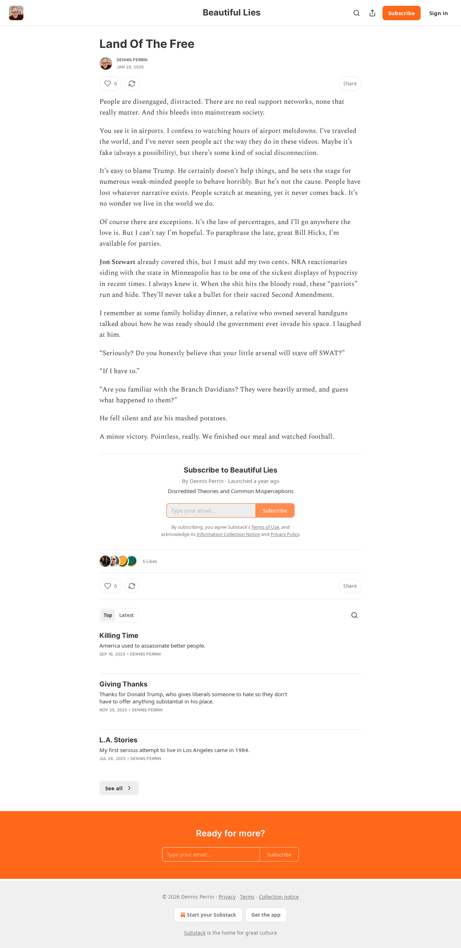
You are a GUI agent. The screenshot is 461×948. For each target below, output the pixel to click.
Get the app (266, 914)
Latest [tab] (126, 615)
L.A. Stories (118, 740)
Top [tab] (108, 615)
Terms (247, 896)
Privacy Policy (284, 534)
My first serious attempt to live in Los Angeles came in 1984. (174, 750)
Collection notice (279, 896)
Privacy (227, 896)
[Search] (356, 13)
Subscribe (401, 13)
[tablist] (118, 615)
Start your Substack (211, 914)
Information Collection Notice (228, 534)
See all (114, 788)
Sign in (438, 13)
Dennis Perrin (132, 59)
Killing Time (118, 635)
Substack (195, 932)
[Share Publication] (372, 13)
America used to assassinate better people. (152, 645)
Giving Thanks (123, 684)
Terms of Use (265, 527)
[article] (230, 649)
